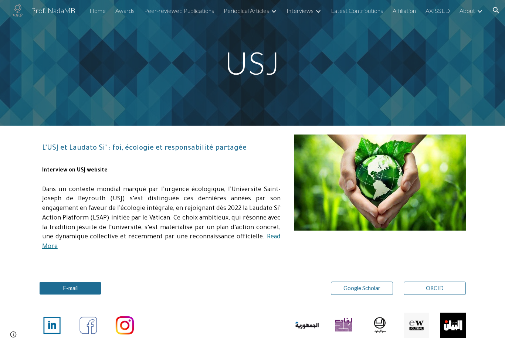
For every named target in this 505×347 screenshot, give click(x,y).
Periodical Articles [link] (246, 10)
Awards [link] (125, 10)
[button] (496, 10)
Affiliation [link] (404, 10)
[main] (252, 62)
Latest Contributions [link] (357, 10)
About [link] (467, 10)
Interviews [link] (300, 10)
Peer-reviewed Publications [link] (179, 10)
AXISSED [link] (438, 10)
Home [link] (97, 10)
